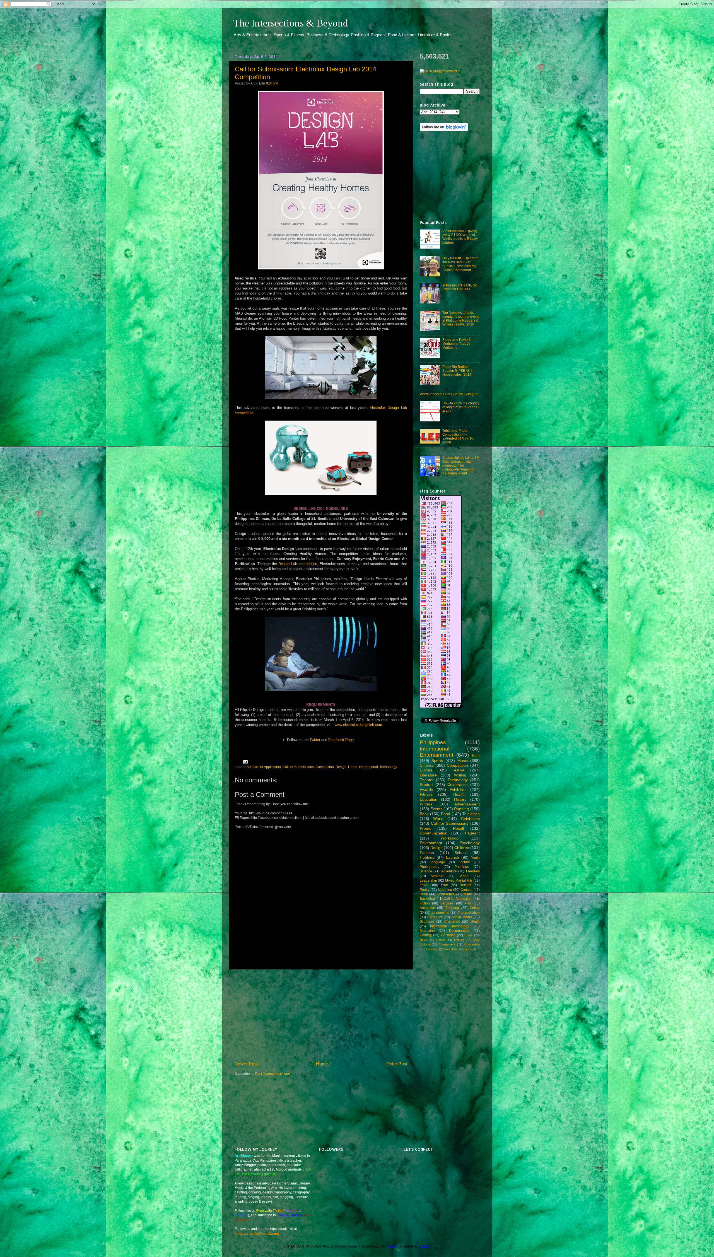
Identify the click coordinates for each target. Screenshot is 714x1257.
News (424, 940)
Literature (428, 775)
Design (341, 767)
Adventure (449, 871)
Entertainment (436, 755)
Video (464, 876)
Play (467, 903)
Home (352, 767)
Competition (324, 767)
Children (461, 847)
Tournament (447, 944)
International (368, 767)
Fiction (425, 903)
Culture (426, 770)
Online (475, 907)
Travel (424, 885)
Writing (460, 775)
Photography (429, 866)
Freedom (473, 871)
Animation (427, 907)
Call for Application (266, 767)
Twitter (315, 740)
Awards (426, 789)
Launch (452, 857)
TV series (448, 935)
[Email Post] (244, 761)
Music (462, 760)
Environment (431, 843)
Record (465, 885)
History (460, 799)
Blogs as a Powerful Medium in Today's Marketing (457, 343)
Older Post (396, 1063)
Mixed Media (450, 949)
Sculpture (427, 921)
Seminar (437, 876)
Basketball (428, 898)
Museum (467, 949)
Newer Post (246, 1063)
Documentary (459, 930)
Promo (425, 828)
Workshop (450, 838)
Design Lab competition (297, 564)
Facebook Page (341, 740)
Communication (433, 833)
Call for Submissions (298, 767)
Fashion (427, 852)
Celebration (457, 784)
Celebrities (470, 818)
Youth (475, 857)
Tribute (440, 940)
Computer (434, 917)
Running (461, 809)
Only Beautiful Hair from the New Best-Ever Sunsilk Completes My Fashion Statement (460, 264)
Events (436, 809)
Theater (427, 780)
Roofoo (392, 1246)
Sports (437, 760)
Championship (438, 912)
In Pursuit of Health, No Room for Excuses (459, 287)
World (438, 818)
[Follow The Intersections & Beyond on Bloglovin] (444, 130)
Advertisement (467, 804)
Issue (468, 894)
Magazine (427, 930)
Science (426, 871)
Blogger (424, 1246)
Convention (472, 944)
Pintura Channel (290, 1215)
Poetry (425, 889)
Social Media (462, 917)
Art (249, 767)
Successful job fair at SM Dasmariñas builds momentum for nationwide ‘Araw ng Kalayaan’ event (460, 465)
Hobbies (427, 857)
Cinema (426, 765)
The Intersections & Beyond (290, 23)
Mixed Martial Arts (458, 880)
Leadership (428, 880)
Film (476, 755)
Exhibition (458, 789)
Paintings (462, 866)
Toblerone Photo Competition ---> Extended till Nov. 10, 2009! (458, 436)
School (461, 852)
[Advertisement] (321, 1015)
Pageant (472, 833)
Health (459, 794)
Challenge (452, 921)
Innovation (432, 949)
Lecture (464, 862)
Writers (426, 804)
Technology (388, 767)
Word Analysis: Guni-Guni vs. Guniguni (449, 394)
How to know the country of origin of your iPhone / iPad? (460, 407)
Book (424, 814)
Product (426, 784)
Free (444, 885)
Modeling (445, 889)
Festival (458, 770)
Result (458, 828)
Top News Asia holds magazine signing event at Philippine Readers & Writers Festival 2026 (460, 318)
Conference (446, 894)
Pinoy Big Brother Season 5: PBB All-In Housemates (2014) (458, 370)
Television (471, 814)
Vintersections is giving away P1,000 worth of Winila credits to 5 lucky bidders (460, 236)
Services (447, 903)
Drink (424, 894)
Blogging (452, 907)
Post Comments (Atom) (272, 1073)
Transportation (469, 912)
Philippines (433, 742)
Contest (466, 889)
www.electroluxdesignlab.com (358, 725)
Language (437, 862)
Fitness (426, 794)
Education (428, 799)
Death (475, 921)
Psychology (470, 843)
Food (445, 814)
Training (459, 940)
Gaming (426, 935)
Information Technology (449, 926)
